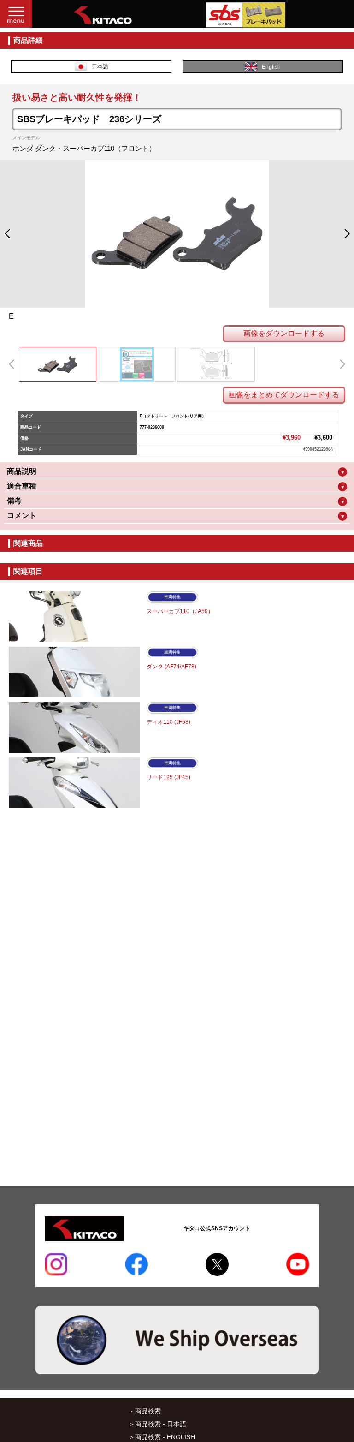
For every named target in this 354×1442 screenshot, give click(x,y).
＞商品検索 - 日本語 (157, 1424)
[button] (7, 234)
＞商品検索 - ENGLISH (162, 1437)
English (271, 67)
